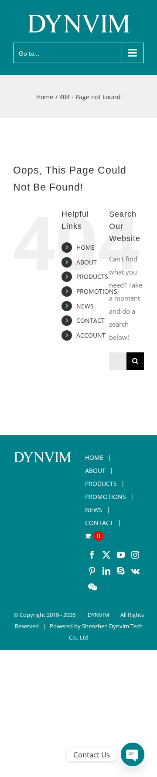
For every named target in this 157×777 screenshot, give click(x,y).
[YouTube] (121, 555)
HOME (85, 247)
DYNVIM (98, 615)
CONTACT (90, 320)
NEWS (85, 306)
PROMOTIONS (96, 291)
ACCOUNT (91, 335)
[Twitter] (106, 555)
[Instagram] (135, 555)
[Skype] (121, 571)
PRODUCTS (92, 276)
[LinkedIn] (106, 571)
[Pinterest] (92, 571)
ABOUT (86, 262)
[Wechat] (92, 587)
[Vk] (135, 571)
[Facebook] (92, 555)
